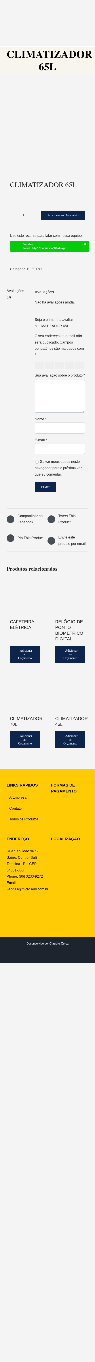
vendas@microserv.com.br (27, 889)
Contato (15, 808)
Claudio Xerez (59, 943)
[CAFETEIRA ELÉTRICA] (25, 596)
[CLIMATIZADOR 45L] (70, 693)
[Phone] (36, 906)
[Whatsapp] (22, 906)
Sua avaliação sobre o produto (60, 375)
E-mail (41, 440)
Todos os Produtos (23, 819)
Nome (40, 419)
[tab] (17, 294)
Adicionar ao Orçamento (63, 215)
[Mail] (29, 906)
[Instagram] (15, 906)
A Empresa (18, 797)
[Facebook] (8, 906)
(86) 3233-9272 (31, 876)
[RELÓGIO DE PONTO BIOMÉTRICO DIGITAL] (70, 596)
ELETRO (34, 269)
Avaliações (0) (15, 294)
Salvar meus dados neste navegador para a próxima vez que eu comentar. (58, 468)
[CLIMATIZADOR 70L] (25, 693)
